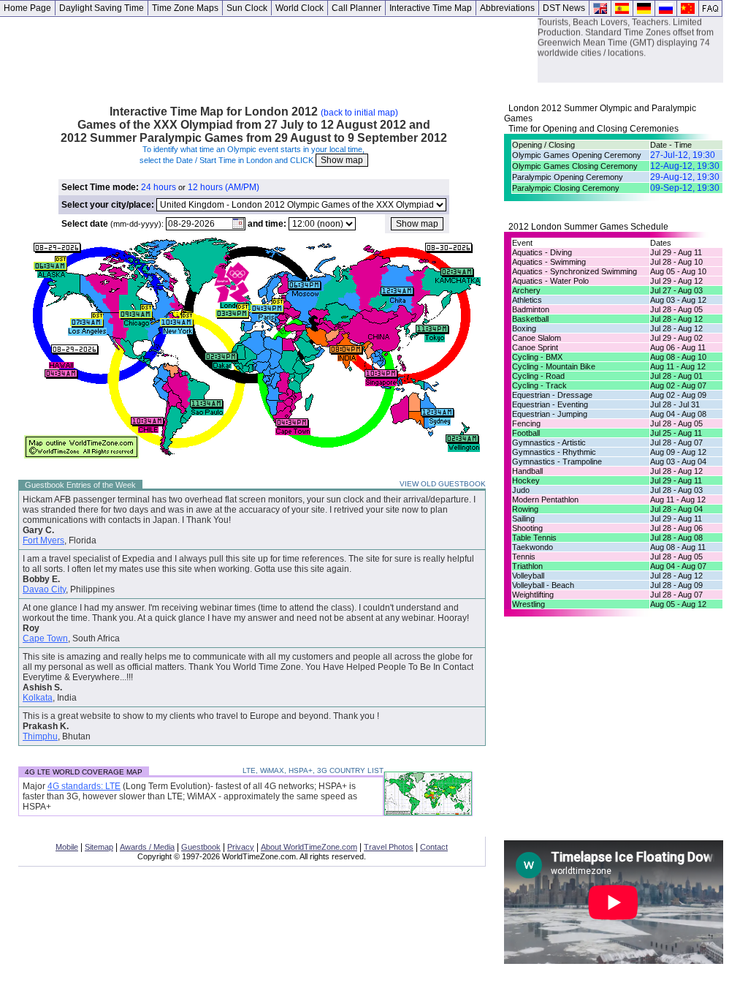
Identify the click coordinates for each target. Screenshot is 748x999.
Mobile (67, 846)
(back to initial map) (359, 113)
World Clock (299, 8)
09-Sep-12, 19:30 (685, 188)
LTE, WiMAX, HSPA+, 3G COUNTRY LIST (313, 770)
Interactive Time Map (430, 8)
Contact (434, 846)
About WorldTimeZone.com (309, 846)
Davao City (44, 589)
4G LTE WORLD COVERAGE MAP (83, 772)
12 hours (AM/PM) (223, 187)
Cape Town (45, 638)
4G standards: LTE (84, 786)
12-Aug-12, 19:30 (685, 166)
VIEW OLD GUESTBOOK (443, 484)
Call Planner (356, 8)
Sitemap (99, 846)
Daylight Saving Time (101, 8)
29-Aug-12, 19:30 (685, 177)
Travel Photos (388, 846)
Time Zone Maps (185, 8)
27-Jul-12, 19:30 (682, 155)
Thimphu (40, 736)
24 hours (158, 187)
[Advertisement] (269, 50)
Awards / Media (147, 846)
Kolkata (38, 698)
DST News (564, 8)
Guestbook (201, 846)
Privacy (240, 846)
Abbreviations (507, 8)
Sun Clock (246, 8)
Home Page (27, 8)
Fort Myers (43, 540)
